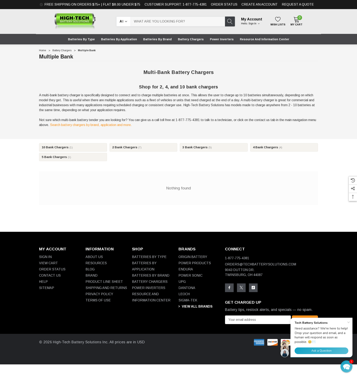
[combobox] (178, 21)
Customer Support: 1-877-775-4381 (176, 4)
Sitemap (46, 287)
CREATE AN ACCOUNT (260, 4)
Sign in (253, 23)
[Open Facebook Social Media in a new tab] (229, 287)
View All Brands (197, 306)
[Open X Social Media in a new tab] (241, 287)
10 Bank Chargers (57, 147)
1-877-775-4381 (237, 258)
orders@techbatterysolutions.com (260, 264)
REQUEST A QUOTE (298, 4)
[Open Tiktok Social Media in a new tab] (253, 287)
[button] (346, 366)
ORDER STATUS (224, 4)
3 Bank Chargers (197, 147)
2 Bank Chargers (127, 147)
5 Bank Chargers (56, 157)
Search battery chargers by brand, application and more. (91, 125)
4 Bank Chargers (267, 147)
